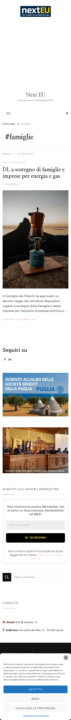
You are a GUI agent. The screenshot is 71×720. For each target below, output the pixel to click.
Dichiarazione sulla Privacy (36, 715)
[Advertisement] (35, 54)
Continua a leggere (16, 319)
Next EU (35, 95)
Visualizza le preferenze (35, 708)
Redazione (11, 184)
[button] (66, 657)
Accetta (35, 689)
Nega (35, 699)
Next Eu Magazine (14, 162)
